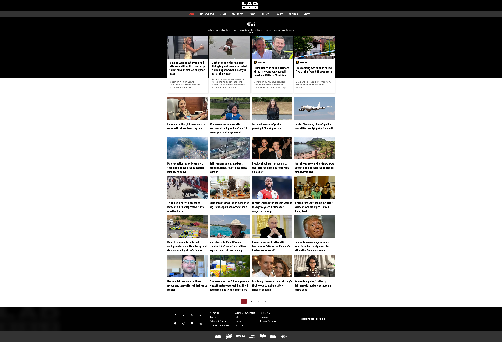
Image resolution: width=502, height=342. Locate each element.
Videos (307, 14)
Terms (213, 317)
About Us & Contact (245, 312)
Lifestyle (266, 14)
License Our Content (220, 325)
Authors (264, 317)
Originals (293, 14)
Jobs (237, 317)
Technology (237, 14)
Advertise (214, 312)
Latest (238, 321)
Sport (223, 14)
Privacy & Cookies (218, 321)
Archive (239, 325)
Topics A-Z (265, 312)
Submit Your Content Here (313, 319)
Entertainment (207, 14)
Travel (253, 14)
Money (280, 14)
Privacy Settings (268, 321)
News (191, 14)
